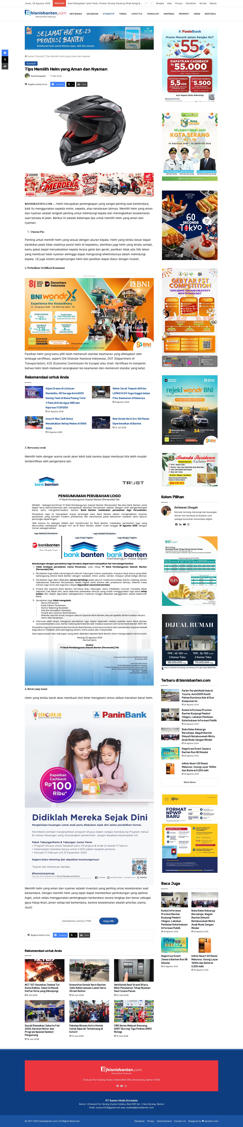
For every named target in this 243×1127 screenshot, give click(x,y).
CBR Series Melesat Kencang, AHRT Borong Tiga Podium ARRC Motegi (133, 1028)
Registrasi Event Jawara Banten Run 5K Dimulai (174, 959)
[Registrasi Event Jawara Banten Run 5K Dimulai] (170, 753)
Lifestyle (136, 13)
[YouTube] (184, 524)
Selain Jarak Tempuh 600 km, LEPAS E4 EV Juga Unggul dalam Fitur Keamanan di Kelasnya (131, 393)
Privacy (178, 3)
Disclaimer (191, 3)
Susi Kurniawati (38, 76)
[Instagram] (188, 524)
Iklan (169, 3)
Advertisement (164, 1121)
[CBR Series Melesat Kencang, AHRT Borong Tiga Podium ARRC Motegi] (134, 1011)
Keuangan (92, 13)
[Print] (5, 66)
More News (190, 782)
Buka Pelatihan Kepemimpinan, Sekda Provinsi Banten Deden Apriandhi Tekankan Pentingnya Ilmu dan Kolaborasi (125, 3)
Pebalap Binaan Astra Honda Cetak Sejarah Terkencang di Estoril (86, 1028)
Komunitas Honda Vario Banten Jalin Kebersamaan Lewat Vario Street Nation (87, 988)
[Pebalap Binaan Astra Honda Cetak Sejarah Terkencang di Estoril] (89, 1011)
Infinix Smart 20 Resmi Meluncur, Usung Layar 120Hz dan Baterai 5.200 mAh (199, 767)
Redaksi (160, 3)
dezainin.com (211, 1121)
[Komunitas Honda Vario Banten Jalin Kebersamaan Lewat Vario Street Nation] (89, 970)
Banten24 (210, 13)
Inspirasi (169, 13)
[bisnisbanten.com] (45, 14)
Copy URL (108, 921)
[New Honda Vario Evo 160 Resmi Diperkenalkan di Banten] (101, 422)
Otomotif (108, 13)
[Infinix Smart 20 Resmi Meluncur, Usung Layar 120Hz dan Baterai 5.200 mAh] (170, 768)
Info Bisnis (76, 13)
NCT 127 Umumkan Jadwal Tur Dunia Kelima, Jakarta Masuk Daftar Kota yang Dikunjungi (42, 988)
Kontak (203, 3)
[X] (5, 59)
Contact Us (180, 1121)
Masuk (213, 3)
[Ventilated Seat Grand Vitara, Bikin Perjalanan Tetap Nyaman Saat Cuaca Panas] (134, 970)
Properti (184, 13)
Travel (123, 13)
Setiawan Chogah (186, 507)
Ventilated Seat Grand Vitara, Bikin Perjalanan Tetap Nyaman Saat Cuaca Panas (132, 988)
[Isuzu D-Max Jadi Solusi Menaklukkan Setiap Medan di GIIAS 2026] (34, 422)
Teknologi (153, 13)
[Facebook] (176, 524)
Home (30, 56)
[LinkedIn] (180, 524)
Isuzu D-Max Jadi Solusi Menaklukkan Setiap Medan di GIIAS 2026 (66, 423)
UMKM (197, 13)
